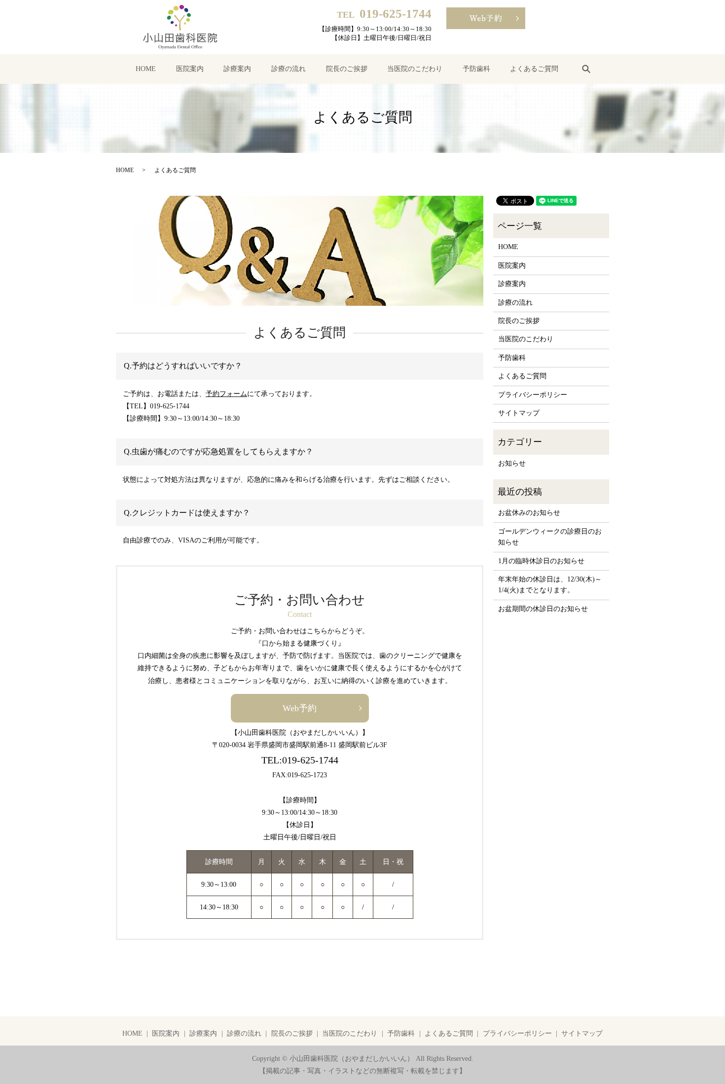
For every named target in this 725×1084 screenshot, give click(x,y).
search (586, 68)
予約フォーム (226, 393)
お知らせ (512, 463)
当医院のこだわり (414, 68)
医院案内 (190, 68)
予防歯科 (476, 68)
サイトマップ (519, 413)
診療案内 (237, 68)
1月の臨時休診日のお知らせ (541, 561)
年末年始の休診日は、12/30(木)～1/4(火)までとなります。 (550, 585)
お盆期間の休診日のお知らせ (543, 609)
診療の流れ (288, 68)
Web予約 (300, 708)
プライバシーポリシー (532, 394)
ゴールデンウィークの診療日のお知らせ (550, 537)
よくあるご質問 (534, 68)
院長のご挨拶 (346, 68)
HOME (146, 68)
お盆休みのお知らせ (529, 512)
